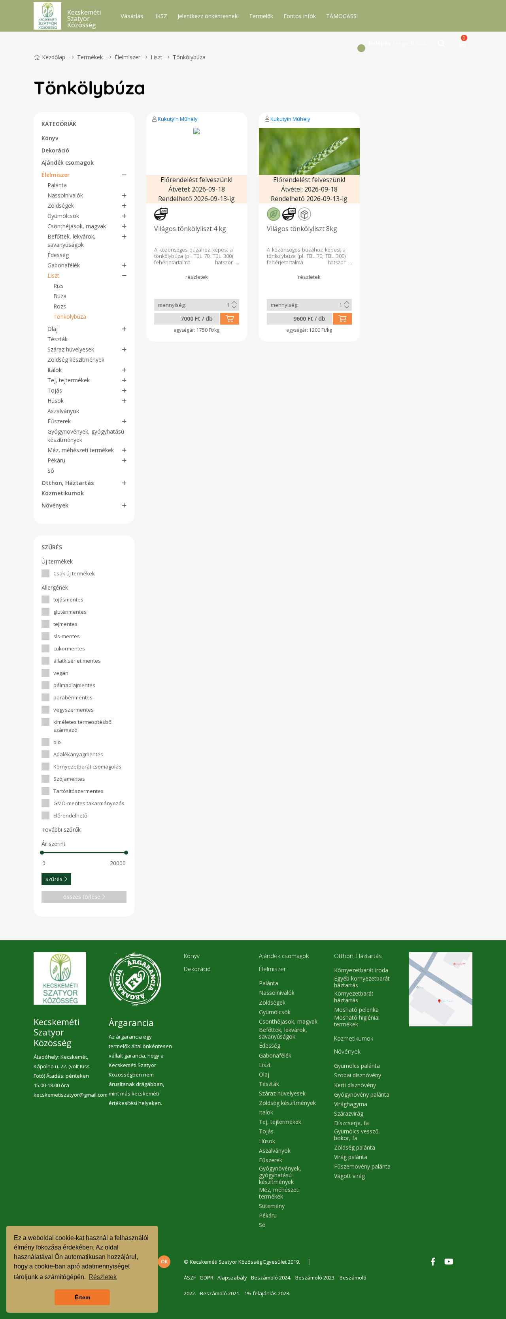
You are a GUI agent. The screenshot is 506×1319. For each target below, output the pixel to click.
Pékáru (56, 460)
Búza (59, 296)
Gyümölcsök (63, 216)
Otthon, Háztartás (68, 483)
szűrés (53, 879)
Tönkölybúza (189, 57)
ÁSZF (190, 1277)
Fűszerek (59, 421)
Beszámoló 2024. (271, 1277)
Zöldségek (60, 205)
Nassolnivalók (65, 195)
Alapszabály (232, 1277)
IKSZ (161, 16)
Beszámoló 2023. (315, 1277)
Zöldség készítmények (75, 359)
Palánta (57, 185)
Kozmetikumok (63, 493)
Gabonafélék (63, 265)
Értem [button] (82, 1297)
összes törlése (81, 896)
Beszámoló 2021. (220, 1293)
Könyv (50, 138)
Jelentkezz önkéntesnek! (208, 16)
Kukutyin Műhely (178, 118)
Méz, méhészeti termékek (80, 450)
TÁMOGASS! (342, 16)
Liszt (156, 57)
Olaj (52, 329)
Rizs (58, 285)
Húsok (55, 400)
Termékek (90, 57)
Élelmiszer (127, 57)
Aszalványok (63, 411)
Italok (54, 370)
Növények (55, 505)
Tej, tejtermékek (68, 380)
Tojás (54, 390)
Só (50, 470)
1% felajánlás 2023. (267, 1293)
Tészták (57, 339)
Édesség (58, 255)
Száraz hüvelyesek (70, 349)
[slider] (42, 853)
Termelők (261, 16)
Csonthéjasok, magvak (76, 226)
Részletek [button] (103, 1277)
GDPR (206, 1277)
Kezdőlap (53, 57)
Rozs (59, 306)
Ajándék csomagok (68, 162)
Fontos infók (299, 16)
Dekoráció (55, 150)
